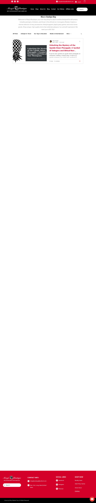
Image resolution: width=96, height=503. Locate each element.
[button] (85, 1)
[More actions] (80, 41)
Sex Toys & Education (40, 33)
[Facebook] (15, 1)
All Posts (15, 33)
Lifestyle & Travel (26, 33)
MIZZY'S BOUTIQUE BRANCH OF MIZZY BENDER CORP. (17, 11)
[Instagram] (12, 1)
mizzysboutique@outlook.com (38, 481)
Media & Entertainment (57, 33)
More (68, 33)
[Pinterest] (18, 1)
